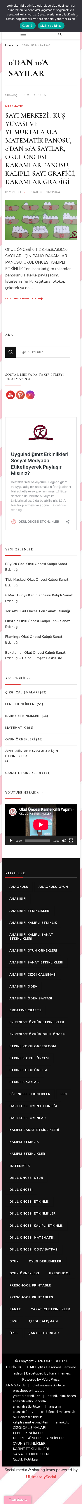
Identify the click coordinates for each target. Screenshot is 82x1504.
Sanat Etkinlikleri (23, 773)
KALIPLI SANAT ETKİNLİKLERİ (34, 1130)
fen (64, 1094)
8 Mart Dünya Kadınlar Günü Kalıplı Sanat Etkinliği (39, 598)
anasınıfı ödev (23, 986)
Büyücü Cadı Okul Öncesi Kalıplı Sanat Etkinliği (36, 566)
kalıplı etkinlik (24, 1142)
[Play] (11, 840)
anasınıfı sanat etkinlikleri (36, 962)
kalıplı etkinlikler (27, 1154)
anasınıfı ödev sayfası (30, 998)
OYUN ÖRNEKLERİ (20, 739)
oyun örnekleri (24, 1273)
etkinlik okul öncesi (29, 1058)
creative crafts (25, 1010)
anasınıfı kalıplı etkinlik (33, 923)
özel (13, 1333)
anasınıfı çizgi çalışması (33, 975)
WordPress (50, 1379)
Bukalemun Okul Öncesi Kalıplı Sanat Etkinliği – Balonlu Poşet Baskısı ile (35, 655)
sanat (15, 1309)
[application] (41, 824)
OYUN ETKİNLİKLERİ (29, 1443)
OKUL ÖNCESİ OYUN (26, 1178)
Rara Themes (59, 1373)
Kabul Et (27, 25)
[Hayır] (76, 16)
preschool (60, 1273)
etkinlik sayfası (24, 1082)
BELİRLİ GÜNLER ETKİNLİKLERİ (39, 1438)
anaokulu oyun (53, 887)
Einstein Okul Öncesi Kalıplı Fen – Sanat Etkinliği (37, 624)
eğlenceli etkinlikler (30, 1094)
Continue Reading (20, 298)
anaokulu (18, 887)
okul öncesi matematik (31, 1237)
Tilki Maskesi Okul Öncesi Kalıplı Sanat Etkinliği (36, 582)
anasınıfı (17, 899)
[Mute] (64, 840)
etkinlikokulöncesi (28, 1070)
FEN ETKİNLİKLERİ (20, 704)
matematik (19, 1166)
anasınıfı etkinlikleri (30, 911)
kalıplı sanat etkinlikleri (30, 1422)
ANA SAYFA (15, 1385)
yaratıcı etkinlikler (50, 1309)
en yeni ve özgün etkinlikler (36, 1022)
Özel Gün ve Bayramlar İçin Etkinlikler (31, 753)
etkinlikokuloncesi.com (32, 1046)
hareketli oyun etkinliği (33, 1106)
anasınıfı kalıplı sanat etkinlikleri (31, 937)
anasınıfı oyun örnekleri (33, 950)
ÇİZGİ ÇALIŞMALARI (29, 1427)
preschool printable (30, 1285)
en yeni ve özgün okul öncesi (37, 1034)
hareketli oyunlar (27, 1118)
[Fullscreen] (71, 840)
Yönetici (15, 192)
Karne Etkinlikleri (23, 716)
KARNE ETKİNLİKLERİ (31, 1448)
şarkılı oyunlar (43, 1333)
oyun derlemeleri (46, 1261)
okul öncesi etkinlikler (32, 1213)
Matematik (14, 106)
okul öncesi (21, 1190)
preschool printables (31, 1297)
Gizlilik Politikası (25, 1459)
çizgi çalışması (43, 1321)
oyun (14, 1261)
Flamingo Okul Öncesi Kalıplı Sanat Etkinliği (34, 639)
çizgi (14, 1321)
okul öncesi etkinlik (29, 1202)
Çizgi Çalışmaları (22, 692)
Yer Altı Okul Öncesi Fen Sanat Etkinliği (37, 611)
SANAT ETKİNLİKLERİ (31, 1454)
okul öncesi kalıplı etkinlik (36, 1226)
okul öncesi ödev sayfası (34, 1249)
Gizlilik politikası (51, 25)
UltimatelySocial (41, 1477)
